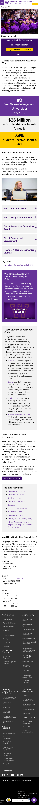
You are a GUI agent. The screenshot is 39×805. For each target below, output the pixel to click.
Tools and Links (14, 498)
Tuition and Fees (15, 512)
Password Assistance (26, 671)
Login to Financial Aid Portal (19, 49)
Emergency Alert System (28, 625)
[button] (34, 800)
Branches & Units (9, 635)
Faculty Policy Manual (7, 742)
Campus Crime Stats (29, 638)
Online (25, 4)
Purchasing (26, 713)
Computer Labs (27, 662)
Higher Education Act (9, 722)
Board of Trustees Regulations (9, 737)
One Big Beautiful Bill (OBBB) (20, 518)
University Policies (9, 733)
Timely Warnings (28, 629)
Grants (11, 382)
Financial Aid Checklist (17, 491)
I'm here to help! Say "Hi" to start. (21, 800)
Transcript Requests (6, 657)
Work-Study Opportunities (19, 414)
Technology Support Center (27, 676)
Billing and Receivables (17, 508)
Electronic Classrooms (26, 666)
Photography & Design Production (9, 717)
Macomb (12, 4)
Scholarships (13, 360)
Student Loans (14, 398)
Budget (24, 696)
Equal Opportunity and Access (28, 705)
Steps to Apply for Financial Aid (19, 40)
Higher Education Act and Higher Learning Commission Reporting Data (20, 524)
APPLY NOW (34, 4)
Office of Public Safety (27, 620)
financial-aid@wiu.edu (16, 578)
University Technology (26, 681)
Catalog (5, 639)
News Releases (8, 619)
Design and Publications (7, 703)
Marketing (6, 707)
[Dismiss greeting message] (29, 799)
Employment (16, 780)
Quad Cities (19, 4)
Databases (6, 643)
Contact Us (19, 54)
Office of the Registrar (7, 651)
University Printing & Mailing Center (9, 698)
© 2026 (2, 801)
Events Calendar (8, 627)
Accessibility (5, 780)
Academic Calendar (9, 623)
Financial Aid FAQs (15, 515)
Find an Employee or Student (28, 722)
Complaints (7, 764)
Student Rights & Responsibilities (9, 759)
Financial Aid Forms (16, 494)
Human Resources (28, 710)
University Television (6, 712)
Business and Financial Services (28, 700)
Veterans (4, 784)
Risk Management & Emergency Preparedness (29, 643)
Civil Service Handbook (7, 754)
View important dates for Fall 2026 (19, 265)
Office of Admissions (16, 501)
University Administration (27, 731)
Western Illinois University (22, 1)
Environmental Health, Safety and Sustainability (28, 650)
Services (6, 646)
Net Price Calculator (19, 45)
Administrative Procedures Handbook (8, 748)
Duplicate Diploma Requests (9, 662)
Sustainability (27, 780)
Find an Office (27, 727)
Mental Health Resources (27, 634)
